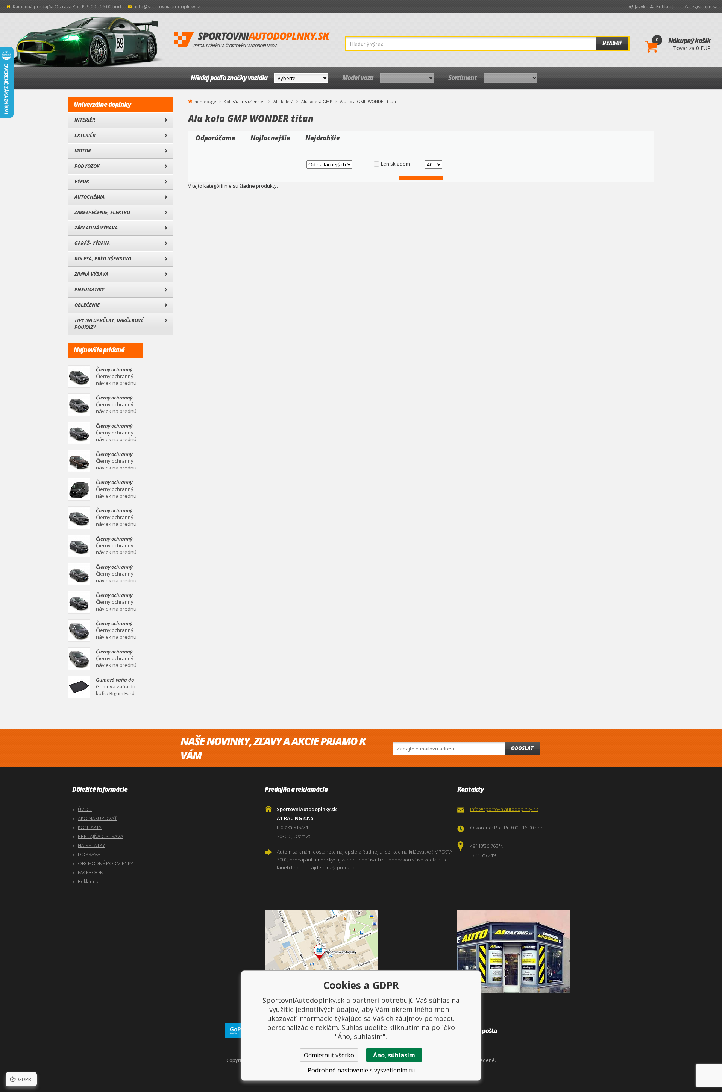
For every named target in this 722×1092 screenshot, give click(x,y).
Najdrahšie (322, 138)
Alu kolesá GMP (316, 101)
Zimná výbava (91, 273)
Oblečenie (87, 304)
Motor (82, 150)
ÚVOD (85, 809)
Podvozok (87, 166)
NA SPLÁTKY (91, 845)
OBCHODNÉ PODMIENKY (105, 863)
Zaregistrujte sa (700, 6)
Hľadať (612, 43)
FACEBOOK (90, 872)
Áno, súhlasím (394, 1055)
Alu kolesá (283, 101)
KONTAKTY (90, 827)
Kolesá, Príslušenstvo (102, 258)
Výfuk (81, 181)
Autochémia (89, 196)
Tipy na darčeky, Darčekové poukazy (109, 323)
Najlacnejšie (270, 138)
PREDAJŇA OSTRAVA (100, 836)
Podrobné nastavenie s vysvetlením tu (361, 1070)
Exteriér (85, 135)
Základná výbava (96, 227)
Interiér (84, 119)
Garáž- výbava (92, 243)
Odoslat (522, 748)
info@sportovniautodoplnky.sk (168, 6)
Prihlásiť (664, 6)
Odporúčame (215, 138)
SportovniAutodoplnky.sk (252, 40)
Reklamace (90, 881)
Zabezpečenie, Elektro (102, 212)
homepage (205, 101)
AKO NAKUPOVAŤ (97, 818)
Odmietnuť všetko (329, 1055)
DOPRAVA (89, 854)
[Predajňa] (551, 951)
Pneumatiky (89, 289)
